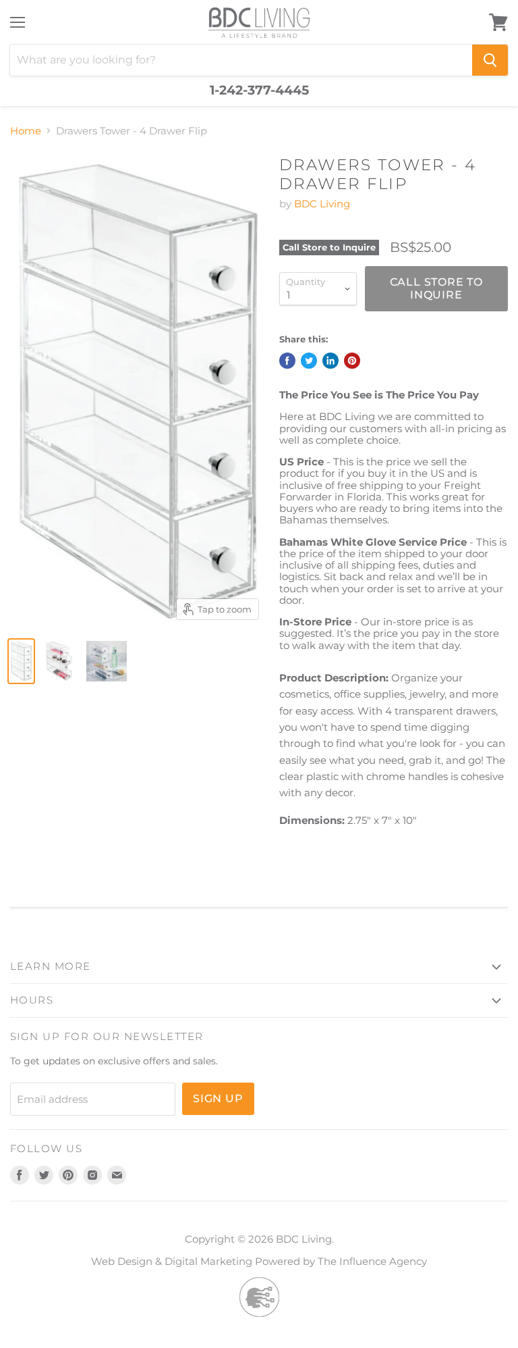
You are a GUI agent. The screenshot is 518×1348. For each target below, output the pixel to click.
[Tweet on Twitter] (309, 361)
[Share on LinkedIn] (330, 361)
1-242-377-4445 (259, 90)
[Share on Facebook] (287, 361)
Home (25, 130)
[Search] (490, 60)
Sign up (218, 1098)
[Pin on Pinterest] (352, 361)
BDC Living (322, 203)
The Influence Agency (372, 1261)
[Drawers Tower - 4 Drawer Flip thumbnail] (21, 661)
